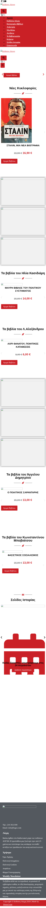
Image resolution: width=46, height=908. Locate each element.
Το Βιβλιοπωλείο (13, 36)
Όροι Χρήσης (8, 857)
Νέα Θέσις (11, 30)
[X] (3, 1)
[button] (2, 74)
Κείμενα (10, 39)
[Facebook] (1, 1)
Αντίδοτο (10, 33)
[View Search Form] (4, 11)
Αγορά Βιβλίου (11, 75)
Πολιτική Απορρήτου (11, 861)
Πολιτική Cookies (10, 865)
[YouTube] (5, 1)
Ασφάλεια (6, 868)
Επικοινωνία (12, 45)
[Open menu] (3, 65)
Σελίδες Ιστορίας (13, 42)
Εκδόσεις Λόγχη (13, 21)
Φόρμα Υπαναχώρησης (11, 872)
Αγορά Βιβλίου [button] (9, 161)
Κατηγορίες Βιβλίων (15, 24)
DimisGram (7, 904)
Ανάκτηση (11, 27)
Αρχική (10, 18)
